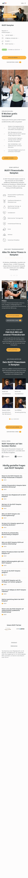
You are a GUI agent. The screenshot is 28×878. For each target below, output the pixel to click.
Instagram (6, 456)
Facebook (19, 456)
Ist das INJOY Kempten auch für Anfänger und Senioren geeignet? (12, 582)
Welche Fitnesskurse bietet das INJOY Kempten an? (13, 554)
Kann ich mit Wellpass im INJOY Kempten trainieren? (14, 592)
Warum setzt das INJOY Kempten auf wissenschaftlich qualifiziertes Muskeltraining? (13, 611)
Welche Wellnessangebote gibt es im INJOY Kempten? (13, 563)
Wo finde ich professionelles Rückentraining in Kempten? (10, 535)
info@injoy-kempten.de (11, 38)
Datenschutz (14, 646)
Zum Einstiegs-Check (13, 62)
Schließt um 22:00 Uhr (11, 49)
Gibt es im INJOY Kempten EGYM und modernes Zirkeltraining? (12, 544)
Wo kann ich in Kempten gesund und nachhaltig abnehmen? (13, 525)
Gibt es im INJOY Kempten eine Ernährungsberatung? (11, 516)
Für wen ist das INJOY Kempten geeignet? (11, 573)
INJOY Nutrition (9, 44)
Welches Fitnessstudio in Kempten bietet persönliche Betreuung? (14, 487)
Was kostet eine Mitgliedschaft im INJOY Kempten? (14, 497)
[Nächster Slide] (8, 20)
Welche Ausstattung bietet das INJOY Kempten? (13, 601)
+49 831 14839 (9, 35)
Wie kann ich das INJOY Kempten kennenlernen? (11, 506)
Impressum (14, 642)
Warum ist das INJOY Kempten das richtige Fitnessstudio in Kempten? (12, 478)
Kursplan (7, 41)
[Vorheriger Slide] (2, 20)
